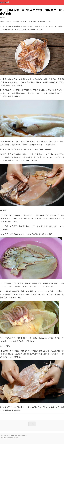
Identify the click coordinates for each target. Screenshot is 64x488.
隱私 (15, 437)
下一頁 (32, 423)
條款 (12, 437)
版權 (17, 437)
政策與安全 (8, 437)
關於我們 (3, 437)
